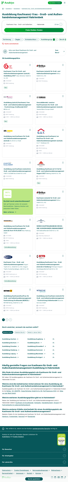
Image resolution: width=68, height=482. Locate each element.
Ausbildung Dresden (9, 346)
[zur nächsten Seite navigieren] (10, 319)
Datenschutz (6, 470)
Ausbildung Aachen (9, 339)
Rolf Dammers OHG (49, 391)
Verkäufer (37, 403)
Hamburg (5, 416)
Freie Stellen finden (34, 30)
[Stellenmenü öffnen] (30, 65)
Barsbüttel (31, 416)
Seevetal (21, 416)
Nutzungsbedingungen (40, 470)
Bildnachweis (55, 470)
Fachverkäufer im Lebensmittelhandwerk (16, 405)
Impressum (19, 473)
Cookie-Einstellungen (21, 470)
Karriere (38, 473)
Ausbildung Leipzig (9, 354)
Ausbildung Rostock (9, 357)
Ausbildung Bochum (9, 343)
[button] (58, 24)
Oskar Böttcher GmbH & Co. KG (31, 391)
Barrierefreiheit (7, 473)
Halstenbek (17, 8)
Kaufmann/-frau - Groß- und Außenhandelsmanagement (37, 8)
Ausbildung (9, 8)
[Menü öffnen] (65, 3)
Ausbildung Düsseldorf (35, 346)
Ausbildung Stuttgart (35, 357)
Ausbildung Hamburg (9, 350)
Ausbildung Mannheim (35, 354)
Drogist (56, 403)
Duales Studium (18, 437)
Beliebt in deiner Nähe (34, 332)
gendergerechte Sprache (41, 428)
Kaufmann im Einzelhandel (24, 403)
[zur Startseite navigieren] (3, 8)
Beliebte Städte (7, 332)
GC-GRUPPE (16, 391)
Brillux (9, 391)
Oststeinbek (13, 416)
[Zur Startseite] (7, 2)
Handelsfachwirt (47, 403)
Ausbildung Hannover (35, 350)
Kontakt (29, 473)
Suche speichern (34, 479)
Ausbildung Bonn (33, 343)
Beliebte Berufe (20, 332)
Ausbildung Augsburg (35, 339)
